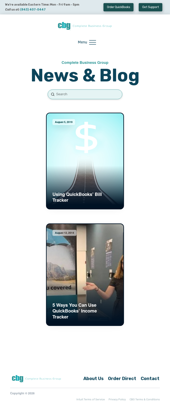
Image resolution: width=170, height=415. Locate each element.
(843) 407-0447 (33, 9)
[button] (87, 42)
